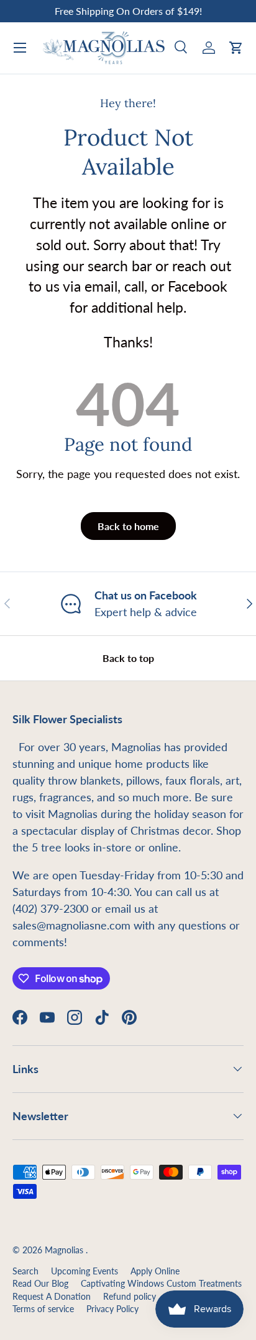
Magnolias (65, 1250)
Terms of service (43, 1309)
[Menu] (20, 47)
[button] (236, 47)
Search (25, 1271)
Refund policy (129, 1297)
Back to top (128, 658)
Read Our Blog (40, 1284)
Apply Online (155, 1271)
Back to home (128, 526)
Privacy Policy (112, 1309)
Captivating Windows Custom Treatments (161, 1284)
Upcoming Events (84, 1271)
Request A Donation (51, 1297)
